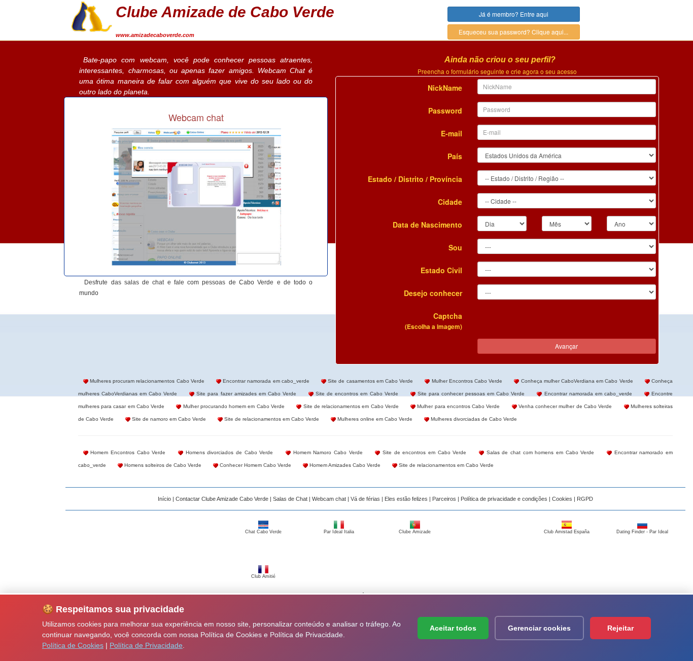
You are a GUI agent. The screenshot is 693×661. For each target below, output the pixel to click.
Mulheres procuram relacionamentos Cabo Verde (146, 381)
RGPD (585, 499)
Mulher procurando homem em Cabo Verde (233, 406)
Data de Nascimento (427, 224)
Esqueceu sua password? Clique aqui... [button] (513, 31)
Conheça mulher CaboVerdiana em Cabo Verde (576, 381)
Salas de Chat (290, 499)
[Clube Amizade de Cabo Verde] (92, 16)
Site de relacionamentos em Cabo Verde (350, 406)
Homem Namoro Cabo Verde (327, 452)
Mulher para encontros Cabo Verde (457, 406)
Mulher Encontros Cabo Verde (466, 381)
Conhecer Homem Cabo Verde (254, 465)
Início (164, 499)
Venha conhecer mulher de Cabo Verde (564, 406)
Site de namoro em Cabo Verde (168, 419)
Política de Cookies (72, 645)
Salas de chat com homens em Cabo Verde (539, 452)
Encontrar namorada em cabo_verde (265, 381)
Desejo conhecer (433, 293)
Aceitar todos (453, 628)
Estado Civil (441, 270)
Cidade (450, 202)
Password (445, 110)
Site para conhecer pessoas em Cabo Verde (470, 393)
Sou (455, 247)
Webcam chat (329, 499)
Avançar (566, 346)
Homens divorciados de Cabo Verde (228, 452)
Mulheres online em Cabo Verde (374, 419)
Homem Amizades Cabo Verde (344, 465)
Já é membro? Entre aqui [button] (513, 14)
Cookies (562, 499)
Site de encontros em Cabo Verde (356, 393)
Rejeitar (620, 628)
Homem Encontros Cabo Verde (127, 452)
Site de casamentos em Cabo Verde (369, 381)
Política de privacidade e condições (504, 499)
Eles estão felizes (406, 499)
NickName (445, 88)
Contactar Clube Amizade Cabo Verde (222, 499)
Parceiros (444, 499)
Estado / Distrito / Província (415, 179)
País (454, 156)
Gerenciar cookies (539, 628)
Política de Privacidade (146, 645)
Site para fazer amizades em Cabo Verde (245, 393)
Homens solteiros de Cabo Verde (162, 465)
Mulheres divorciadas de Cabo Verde (473, 419)
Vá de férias (365, 499)
